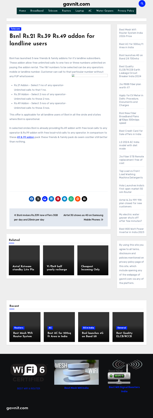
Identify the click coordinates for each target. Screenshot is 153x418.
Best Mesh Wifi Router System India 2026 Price (131, 33)
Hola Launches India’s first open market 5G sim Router (131, 188)
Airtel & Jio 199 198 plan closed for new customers (130, 203)
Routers (66, 11)
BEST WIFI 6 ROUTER (28, 388)
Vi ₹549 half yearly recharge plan (57, 269)
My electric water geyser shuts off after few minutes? (130, 217)
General (121, 328)
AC (90, 11)
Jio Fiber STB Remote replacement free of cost (131, 160)
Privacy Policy (126, 11)
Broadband (37, 11)
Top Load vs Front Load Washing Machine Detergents (131, 174)
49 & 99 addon (25, 137)
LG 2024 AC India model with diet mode (129, 145)
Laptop (79, 11)
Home (22, 11)
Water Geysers (104, 11)
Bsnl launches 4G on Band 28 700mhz (92, 336)
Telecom (53, 11)
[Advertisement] (59, 169)
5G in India (88, 328)
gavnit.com (76, 4)
